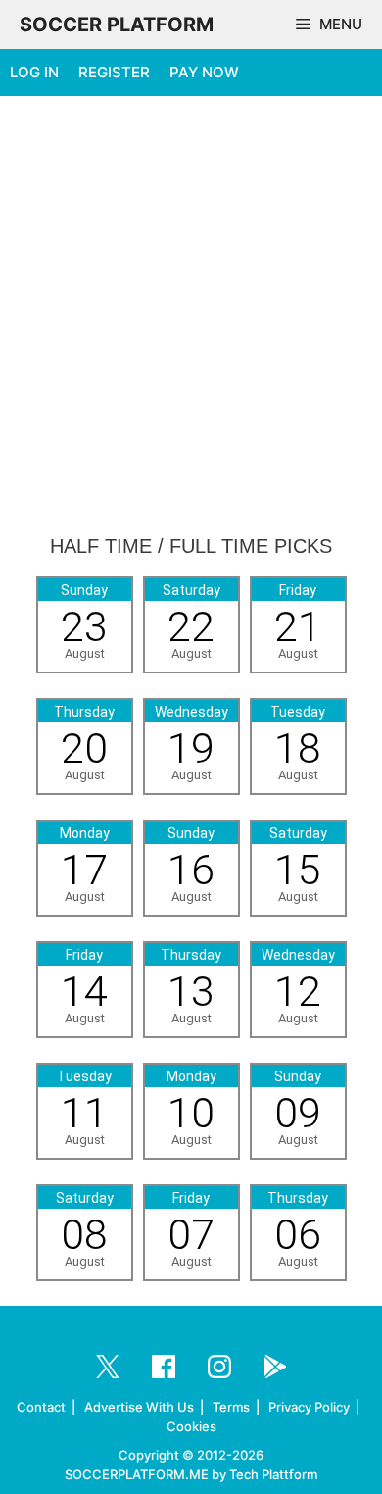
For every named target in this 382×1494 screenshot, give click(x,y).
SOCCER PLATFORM (117, 24)
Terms (231, 1407)
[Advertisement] (191, 316)
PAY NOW (204, 72)
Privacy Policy (309, 1407)
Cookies (191, 1426)
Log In (34, 72)
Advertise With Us (139, 1407)
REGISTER (114, 72)
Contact (41, 1407)
